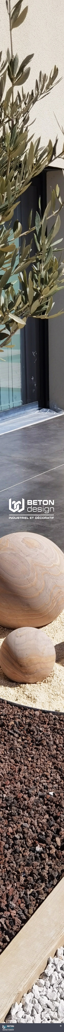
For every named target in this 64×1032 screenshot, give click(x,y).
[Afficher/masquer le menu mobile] (61, 1026)
